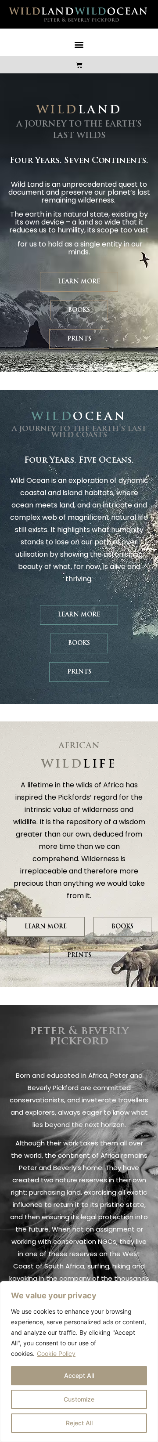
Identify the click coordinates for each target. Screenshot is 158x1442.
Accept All (79, 1375)
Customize (79, 1399)
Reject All (79, 1423)
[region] (79, 1361)
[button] (79, 44)
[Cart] (79, 64)
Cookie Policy (56, 1353)
